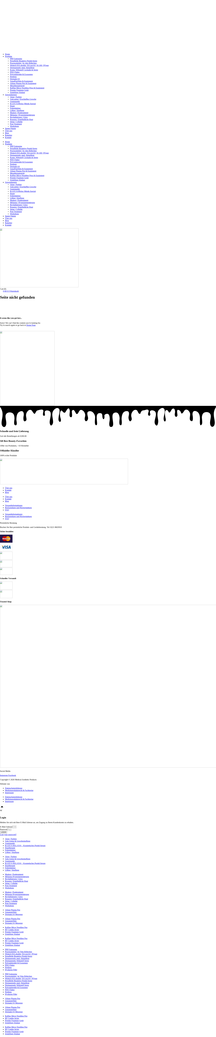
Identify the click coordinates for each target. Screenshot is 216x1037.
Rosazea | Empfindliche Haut (21, 119)
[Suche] (30, 330)
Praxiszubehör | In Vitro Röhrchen (18, 952)
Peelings (13, 77)
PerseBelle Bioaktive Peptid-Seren (23, 61)
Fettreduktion (15, 108)
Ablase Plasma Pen (12, 910)
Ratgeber (8, 19)
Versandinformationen (13, 505)
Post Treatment (16, 124)
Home (7, 3)
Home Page (31, 325)
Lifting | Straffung (17, 110)
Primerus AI (15, 784)
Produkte (8, 5)
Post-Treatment (11, 886)
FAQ (7, 510)
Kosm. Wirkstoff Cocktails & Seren (24, 70)
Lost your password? (8, 835)
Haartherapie (10, 848)
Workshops (9, 12)
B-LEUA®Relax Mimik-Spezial (23, 104)
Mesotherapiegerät (17, 86)
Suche (2, 330)
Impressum (9, 793)
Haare (12, 106)
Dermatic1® (15, 79)
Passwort (3, 829)
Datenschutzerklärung (13, 788)
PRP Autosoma (16, 59)
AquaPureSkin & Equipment (21, 81)
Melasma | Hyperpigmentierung (22, 115)
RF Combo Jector (12, 930)
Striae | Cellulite (16, 122)
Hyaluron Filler (11, 970)
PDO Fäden (15, 72)
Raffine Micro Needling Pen (16, 927)
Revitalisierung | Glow (19, 117)
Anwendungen (11, 8)
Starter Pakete (10, 10)
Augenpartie (15, 101)
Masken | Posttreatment (19, 113)
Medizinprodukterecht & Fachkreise (19, 790)
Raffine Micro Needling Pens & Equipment (27, 88)
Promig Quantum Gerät (19, 90)
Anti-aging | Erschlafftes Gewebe (23, 99)
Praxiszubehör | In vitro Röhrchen (23, 63)
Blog (7, 17)
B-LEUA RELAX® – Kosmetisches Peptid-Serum (25, 846)
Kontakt (8, 21)
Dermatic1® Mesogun (14, 914)
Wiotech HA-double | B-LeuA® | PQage (21, 954)
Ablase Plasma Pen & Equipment (23, 83)
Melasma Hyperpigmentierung (17, 877)
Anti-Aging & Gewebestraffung (17, 841)
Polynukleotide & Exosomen (21, 74)
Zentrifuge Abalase (17, 92)
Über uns (8, 14)
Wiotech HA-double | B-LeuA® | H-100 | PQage (29, 65)
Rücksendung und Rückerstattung (18, 508)
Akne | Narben (16, 97)
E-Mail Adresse (6, 827)
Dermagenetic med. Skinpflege (22, 68)
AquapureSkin (10, 912)
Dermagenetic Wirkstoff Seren (17, 961)
